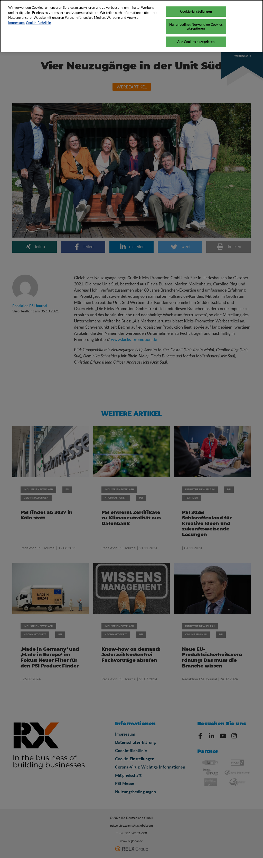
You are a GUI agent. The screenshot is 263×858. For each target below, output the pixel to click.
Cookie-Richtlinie (38, 22)
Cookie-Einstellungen (196, 11)
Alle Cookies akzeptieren (195, 41)
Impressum (16, 22)
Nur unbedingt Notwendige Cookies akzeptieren (196, 26)
